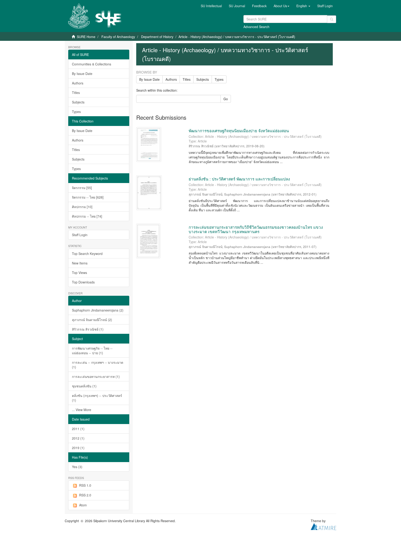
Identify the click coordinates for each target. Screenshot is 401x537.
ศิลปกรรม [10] (82, 206)
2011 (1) (78, 428)
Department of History (157, 36)
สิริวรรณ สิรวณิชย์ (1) (87, 329)
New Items (79, 263)
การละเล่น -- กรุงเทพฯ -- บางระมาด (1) (97, 364)
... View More (81, 409)
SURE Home (86, 36)
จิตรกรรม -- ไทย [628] (87, 197)
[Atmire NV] (323, 526)
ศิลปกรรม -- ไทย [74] (87, 216)
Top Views (79, 272)
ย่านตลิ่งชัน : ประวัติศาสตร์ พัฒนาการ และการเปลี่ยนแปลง (239, 179)
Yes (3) (77, 466)
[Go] (331, 19)
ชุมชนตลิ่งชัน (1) (84, 386)
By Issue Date (82, 73)
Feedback (259, 5)
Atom (83, 505)
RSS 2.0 (85, 495)
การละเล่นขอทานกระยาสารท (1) (96, 376)
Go (225, 98)
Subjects (78, 102)
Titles (76, 92)
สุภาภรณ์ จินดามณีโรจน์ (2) (92, 319)
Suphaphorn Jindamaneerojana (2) (97, 310)
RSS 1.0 (85, 485)
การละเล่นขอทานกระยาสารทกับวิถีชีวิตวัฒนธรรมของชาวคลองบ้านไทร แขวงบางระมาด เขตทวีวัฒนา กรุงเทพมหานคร (256, 229)
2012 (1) (78, 438)
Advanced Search (256, 26)
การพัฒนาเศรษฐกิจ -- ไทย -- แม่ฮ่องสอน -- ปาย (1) (92, 350)
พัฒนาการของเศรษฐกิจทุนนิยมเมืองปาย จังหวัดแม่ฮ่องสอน (239, 130)
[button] (281, 6)
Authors (77, 83)
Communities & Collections (91, 64)
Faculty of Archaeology (118, 36)
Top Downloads (83, 282)
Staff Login (79, 234)
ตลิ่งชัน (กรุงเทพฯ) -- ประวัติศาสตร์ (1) (97, 397)
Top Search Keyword (87, 253)
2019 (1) (78, 447)
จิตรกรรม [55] (82, 187)
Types (76, 111)
